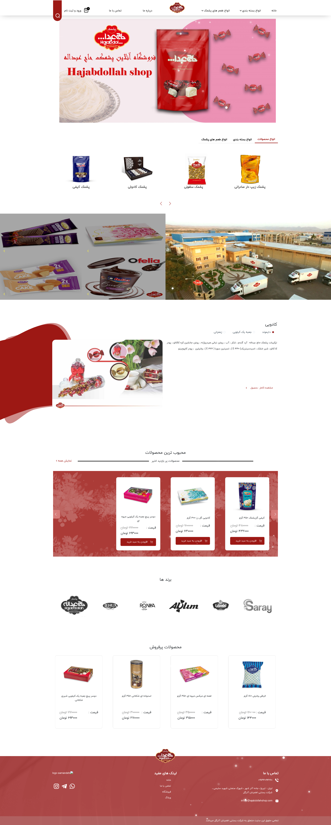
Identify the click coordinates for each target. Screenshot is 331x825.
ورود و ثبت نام (72, 11)
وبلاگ (168, 797)
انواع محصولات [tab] (266, 139)
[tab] (267, 332)
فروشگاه (166, 791)
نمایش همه (65, 461)
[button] (170, 203)
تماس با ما (165, 786)
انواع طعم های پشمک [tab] (214, 139)
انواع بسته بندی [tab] (242, 139)
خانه (168, 780)
